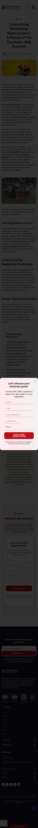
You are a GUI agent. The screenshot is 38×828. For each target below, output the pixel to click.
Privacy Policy (14, 443)
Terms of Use (26, 443)
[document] (19, 414)
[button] (35, 381)
